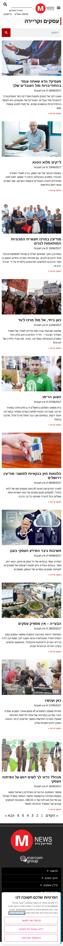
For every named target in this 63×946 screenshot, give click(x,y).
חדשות (54, 870)
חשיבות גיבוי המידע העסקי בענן (35, 551)
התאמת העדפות (31, 937)
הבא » (10, 815)
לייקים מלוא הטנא (46, 162)
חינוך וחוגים (51, 878)
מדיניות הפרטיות (17, 912)
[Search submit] (5, 4)
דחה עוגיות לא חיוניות (31, 929)
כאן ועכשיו (53, 700)
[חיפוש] (6, 32)
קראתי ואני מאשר (31, 920)
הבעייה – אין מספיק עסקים (39, 623)
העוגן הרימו (52, 397)
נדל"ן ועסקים (51, 885)
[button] (59, 7)
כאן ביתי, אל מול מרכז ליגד (39, 320)
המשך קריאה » (54, 113)
